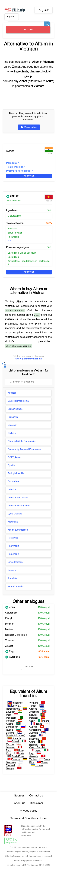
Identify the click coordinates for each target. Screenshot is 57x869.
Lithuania (16, 738)
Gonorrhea (13, 481)
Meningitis (13, 522)
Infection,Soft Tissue (18, 498)
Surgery (12, 570)
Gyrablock (14, 657)
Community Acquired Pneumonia (24, 449)
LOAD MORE (28, 666)
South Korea (18, 756)
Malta (21, 753)
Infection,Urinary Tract (19, 506)
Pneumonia (13, 237)
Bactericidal (13, 257)
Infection (12, 490)
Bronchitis (13, 417)
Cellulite (12, 433)
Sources (19, 795)
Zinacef (9, 646)
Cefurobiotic (11, 613)
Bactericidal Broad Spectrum (22, 253)
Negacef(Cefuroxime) (16, 635)
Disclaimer (36, 803)
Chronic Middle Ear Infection (22, 441)
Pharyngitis (13, 546)
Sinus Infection (15, 233)
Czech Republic (37, 747)
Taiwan (44, 762)
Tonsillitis (12, 229)
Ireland (45, 721)
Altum (10, 151)
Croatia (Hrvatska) (15, 735)
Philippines (17, 703)
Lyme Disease (15, 514)
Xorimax (9, 640)
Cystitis (11, 465)
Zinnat (13, 196)
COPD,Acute (14, 457)
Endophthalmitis (16, 473)
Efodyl (8, 618)
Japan (38, 750)
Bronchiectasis (15, 409)
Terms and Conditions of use (28, 818)
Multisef (9, 629)
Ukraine (39, 765)
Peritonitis (13, 538)
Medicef (9, 624)
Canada (16, 759)
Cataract (12, 425)
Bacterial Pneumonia (18, 401)
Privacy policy (28, 810)
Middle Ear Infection (18, 530)
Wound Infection (16, 586)
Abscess (12, 393)
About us (19, 803)
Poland (15, 741)
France (38, 724)
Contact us (36, 795)
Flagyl (11, 651)
